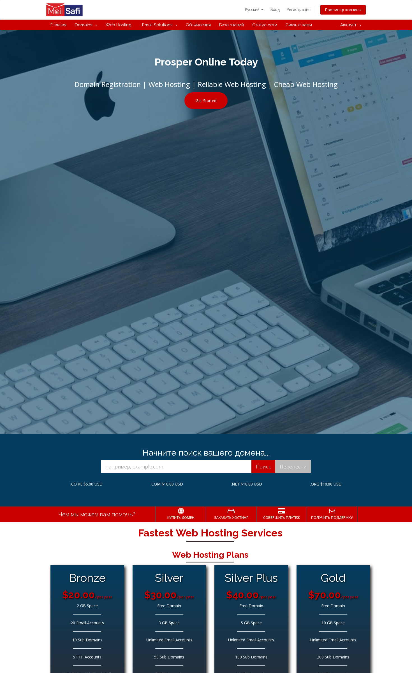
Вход (275, 9)
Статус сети (264, 24)
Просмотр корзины (343, 9)
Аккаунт (349, 24)
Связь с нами (299, 24)
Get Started (206, 100)
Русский (253, 9)
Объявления (198, 24)
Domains (84, 24)
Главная (58, 24)
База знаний (231, 24)
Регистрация (298, 9)
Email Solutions (157, 24)
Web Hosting (118, 24)
